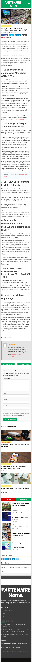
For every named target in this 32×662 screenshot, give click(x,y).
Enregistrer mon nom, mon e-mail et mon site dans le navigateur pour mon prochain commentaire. (16, 414)
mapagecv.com (15, 653)
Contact (5, 616)
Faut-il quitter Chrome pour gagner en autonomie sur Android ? (15, 445)
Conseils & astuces (6, 25)
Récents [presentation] (9, 499)
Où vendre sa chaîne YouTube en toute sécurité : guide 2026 (25, 364)
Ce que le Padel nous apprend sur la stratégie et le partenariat (9, 364)
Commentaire (6, 378)
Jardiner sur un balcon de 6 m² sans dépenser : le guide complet (20, 505)
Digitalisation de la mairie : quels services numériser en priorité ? (21, 525)
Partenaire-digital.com (7, 643)
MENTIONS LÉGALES (8, 611)
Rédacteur (14, 32)
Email (2, 571)
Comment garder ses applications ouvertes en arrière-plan (21, 534)
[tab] (8, 499)
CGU (4, 614)
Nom (4, 393)
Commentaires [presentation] (23, 499)
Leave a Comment (7, 337)
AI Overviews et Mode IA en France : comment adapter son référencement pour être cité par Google (20, 516)
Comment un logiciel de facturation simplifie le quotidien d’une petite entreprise (21, 545)
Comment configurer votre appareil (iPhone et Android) (15, 489)
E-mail (5, 399)
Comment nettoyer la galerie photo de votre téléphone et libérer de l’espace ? (14, 467)
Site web (5, 406)
